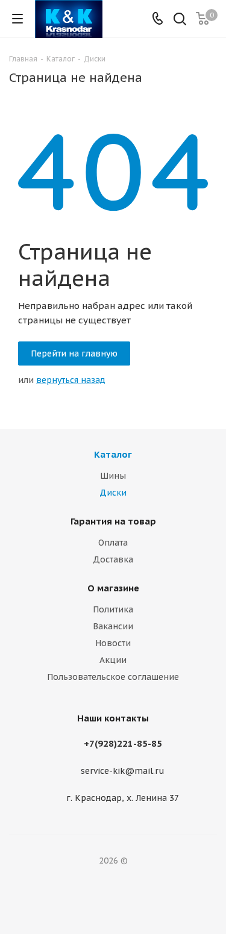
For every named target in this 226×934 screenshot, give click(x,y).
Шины (113, 475)
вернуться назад (70, 380)
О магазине (113, 588)
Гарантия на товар (113, 521)
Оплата (113, 542)
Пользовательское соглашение (113, 676)
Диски (113, 492)
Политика (113, 609)
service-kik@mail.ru (123, 771)
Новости (113, 643)
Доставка (113, 559)
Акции (113, 660)
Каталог (113, 454)
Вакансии (113, 626)
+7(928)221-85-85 (123, 743)
